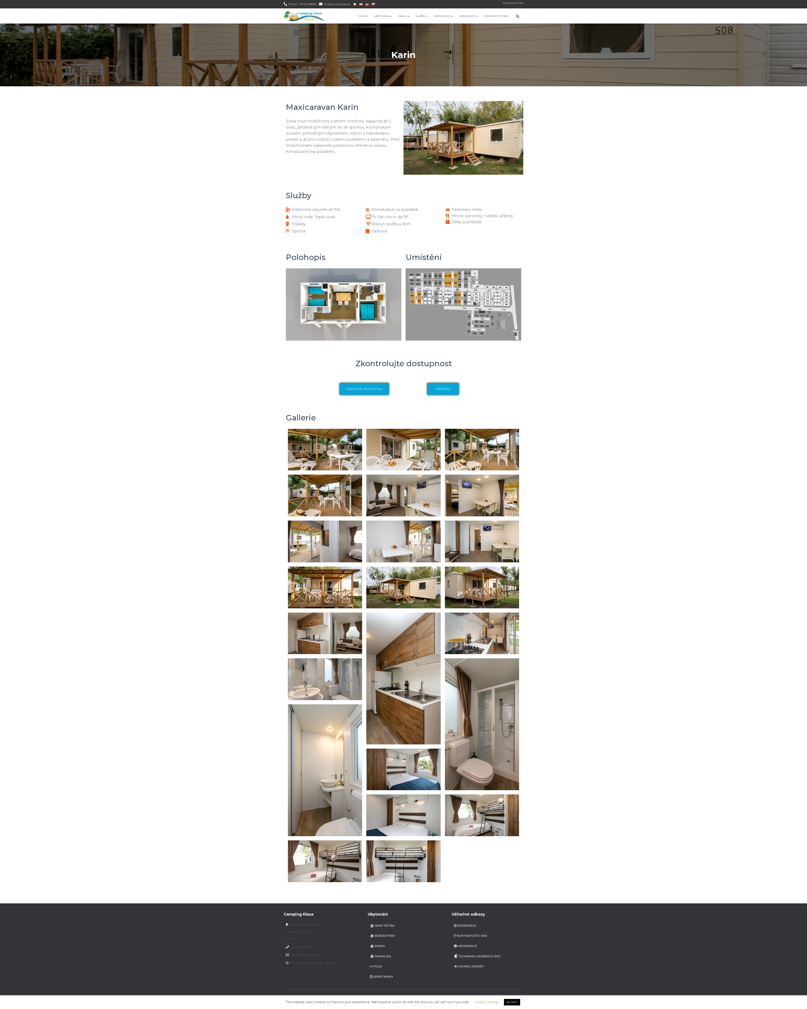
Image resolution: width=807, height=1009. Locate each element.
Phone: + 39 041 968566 (302, 4)
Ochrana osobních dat (480, 956)
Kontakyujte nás (496, 16)
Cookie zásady (471, 966)
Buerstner (385, 936)
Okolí (402, 16)
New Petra (384, 926)
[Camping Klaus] (305, 16)
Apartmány (383, 977)
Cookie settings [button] (487, 1002)
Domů (363, 16)
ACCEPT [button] (512, 1002)
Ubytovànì (382, 16)
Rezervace (442, 16)
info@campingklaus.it (337, 4)
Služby (420, 16)
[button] (391, 16)
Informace (467, 16)
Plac (378, 966)
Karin (380, 946)
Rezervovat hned (513, 2)
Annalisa (383, 956)
